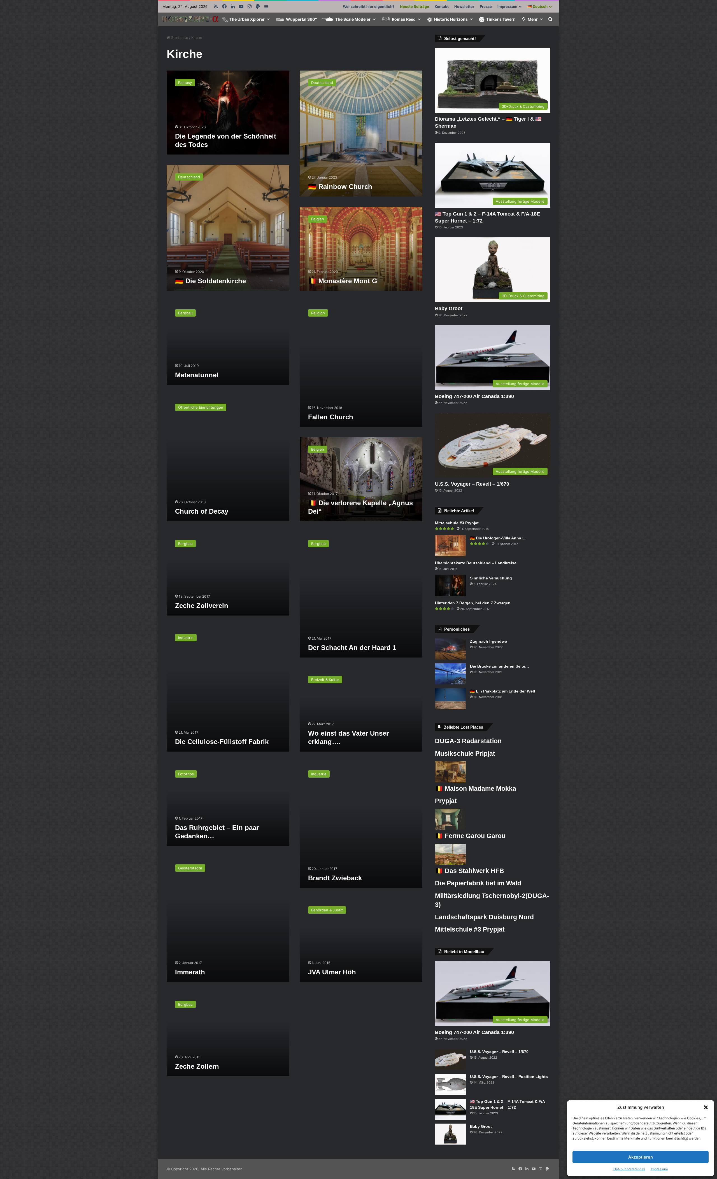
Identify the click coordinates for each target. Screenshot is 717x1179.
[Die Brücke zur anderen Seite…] (450, 673)
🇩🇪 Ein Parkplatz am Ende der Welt (502, 691)
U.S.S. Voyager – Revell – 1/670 (472, 484)
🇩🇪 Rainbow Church (340, 186)
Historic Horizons (451, 19)
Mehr (533, 19)
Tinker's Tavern (501, 19)
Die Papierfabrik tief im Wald (478, 883)
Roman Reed (404, 19)
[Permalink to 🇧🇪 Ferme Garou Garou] (450, 828)
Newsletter (464, 6)
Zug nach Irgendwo (488, 641)
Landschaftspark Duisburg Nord (484, 917)
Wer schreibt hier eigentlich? (368, 6)
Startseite (179, 37)
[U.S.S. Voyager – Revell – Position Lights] (450, 1084)
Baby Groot (448, 308)
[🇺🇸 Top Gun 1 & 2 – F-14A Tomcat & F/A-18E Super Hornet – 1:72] (450, 1109)
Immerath (190, 972)
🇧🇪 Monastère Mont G (342, 281)
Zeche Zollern (197, 1066)
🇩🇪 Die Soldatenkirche (210, 281)
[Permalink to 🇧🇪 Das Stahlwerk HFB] (450, 863)
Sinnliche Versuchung (491, 578)
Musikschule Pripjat (465, 753)
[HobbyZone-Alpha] (190, 20)
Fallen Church (330, 417)
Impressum (659, 1169)
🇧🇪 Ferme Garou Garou (470, 835)
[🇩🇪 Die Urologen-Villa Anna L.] (450, 545)
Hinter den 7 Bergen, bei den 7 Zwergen (473, 603)
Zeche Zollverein (201, 605)
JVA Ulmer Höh (332, 972)
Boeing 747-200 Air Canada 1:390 (474, 396)
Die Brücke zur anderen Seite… (499, 666)
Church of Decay (201, 511)
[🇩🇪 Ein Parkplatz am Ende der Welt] (450, 698)
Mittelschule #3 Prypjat (457, 523)
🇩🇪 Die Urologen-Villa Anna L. (498, 538)
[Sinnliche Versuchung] (450, 585)
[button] (706, 1107)
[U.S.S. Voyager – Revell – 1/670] (450, 1059)
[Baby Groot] (450, 1134)
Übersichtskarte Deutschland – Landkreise (475, 563)
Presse (486, 6)
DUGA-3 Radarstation (468, 741)
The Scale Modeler (353, 19)
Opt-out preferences (629, 1169)
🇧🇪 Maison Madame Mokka (475, 788)
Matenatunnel (196, 375)
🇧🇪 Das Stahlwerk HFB (469, 870)
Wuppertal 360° (301, 19)
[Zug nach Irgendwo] (450, 648)
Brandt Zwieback (335, 878)
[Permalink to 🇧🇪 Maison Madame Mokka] (450, 781)
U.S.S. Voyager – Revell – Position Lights (509, 1076)
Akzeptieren (640, 1157)
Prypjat (446, 800)
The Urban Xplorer (247, 19)
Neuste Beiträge (414, 6)
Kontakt (442, 6)
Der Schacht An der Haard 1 (352, 647)
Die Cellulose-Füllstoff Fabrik (222, 741)
